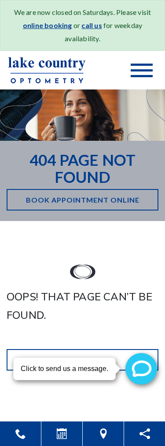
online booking (47, 25)
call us (91, 25)
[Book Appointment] (61, 433)
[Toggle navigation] (141, 70)
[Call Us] (20, 433)
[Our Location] (103, 433)
